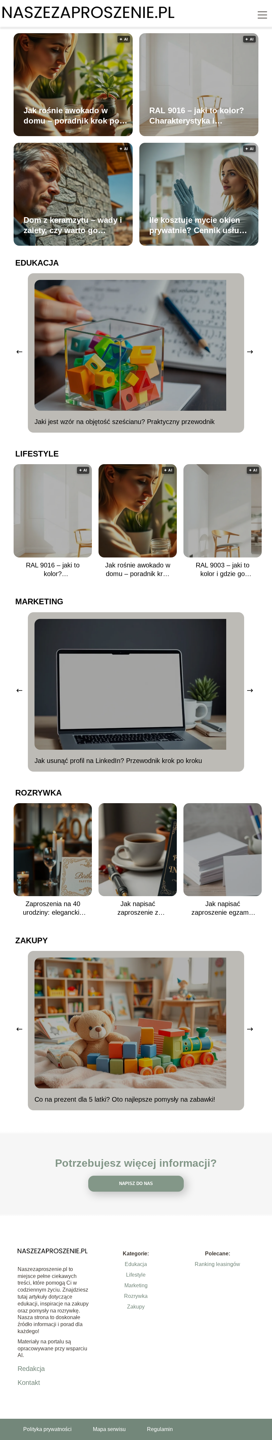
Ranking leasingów (217, 1264)
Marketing (39, 601)
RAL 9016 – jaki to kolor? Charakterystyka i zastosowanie (196, 116)
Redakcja (31, 1368)
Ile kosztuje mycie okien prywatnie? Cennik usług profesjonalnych (196, 225)
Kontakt (29, 1382)
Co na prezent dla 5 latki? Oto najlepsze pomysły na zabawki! (124, 1099)
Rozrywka (38, 792)
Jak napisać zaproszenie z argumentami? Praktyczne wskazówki (137, 908)
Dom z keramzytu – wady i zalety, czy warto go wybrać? (73, 225)
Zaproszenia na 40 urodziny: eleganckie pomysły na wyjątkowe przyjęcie (53, 908)
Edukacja (37, 262)
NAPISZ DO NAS (136, 1183)
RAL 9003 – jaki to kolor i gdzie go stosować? (222, 569)
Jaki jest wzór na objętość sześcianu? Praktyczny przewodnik (124, 421)
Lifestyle (37, 453)
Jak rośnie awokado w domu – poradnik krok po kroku (71, 116)
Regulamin (160, 1429)
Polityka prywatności (47, 1429)
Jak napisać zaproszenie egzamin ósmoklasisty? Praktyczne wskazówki (222, 908)
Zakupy (31, 940)
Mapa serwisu (109, 1429)
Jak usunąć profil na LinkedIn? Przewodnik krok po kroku (118, 760)
